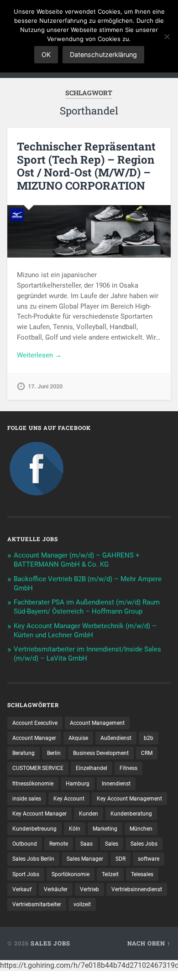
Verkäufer (56, 889)
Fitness (128, 768)
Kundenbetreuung (34, 829)
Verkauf (21, 889)
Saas (86, 844)
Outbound (24, 844)
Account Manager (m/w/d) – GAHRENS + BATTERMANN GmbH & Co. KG (77, 559)
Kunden (88, 814)
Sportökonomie (70, 874)
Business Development (101, 753)
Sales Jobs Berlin (33, 859)
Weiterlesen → (39, 355)
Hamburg (77, 783)
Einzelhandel (91, 768)
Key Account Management (129, 798)
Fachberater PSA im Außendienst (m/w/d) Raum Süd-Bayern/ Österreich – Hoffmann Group (87, 606)
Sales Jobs (144, 844)
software (148, 859)
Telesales (142, 874)
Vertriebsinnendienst (136, 889)
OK (46, 54)
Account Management (97, 723)
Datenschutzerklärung (103, 54)
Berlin (54, 753)
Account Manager (34, 738)
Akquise (78, 738)
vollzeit (82, 904)
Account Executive (35, 723)
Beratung (23, 753)
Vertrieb (89, 889)
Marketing (105, 829)
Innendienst (116, 783)
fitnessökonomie (32, 783)
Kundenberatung (131, 814)
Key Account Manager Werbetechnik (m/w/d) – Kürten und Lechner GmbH (85, 630)
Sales (111, 844)
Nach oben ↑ (149, 943)
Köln (74, 829)
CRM (146, 753)
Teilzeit (110, 874)
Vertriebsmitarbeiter (36, 904)
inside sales (26, 798)
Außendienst (115, 738)
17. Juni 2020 (45, 386)
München (141, 829)
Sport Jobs (25, 874)
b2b (148, 738)
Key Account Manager (39, 814)
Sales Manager (85, 859)
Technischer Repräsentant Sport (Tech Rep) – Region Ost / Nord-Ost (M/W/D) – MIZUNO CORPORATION (86, 166)
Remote (58, 844)
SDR (120, 859)
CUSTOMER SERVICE (37, 768)
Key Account (68, 798)
